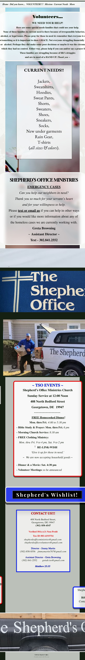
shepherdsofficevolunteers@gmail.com (43, 542)
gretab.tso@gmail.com (53, 560)
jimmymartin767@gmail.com (52, 551)
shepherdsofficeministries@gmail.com (43, 539)
